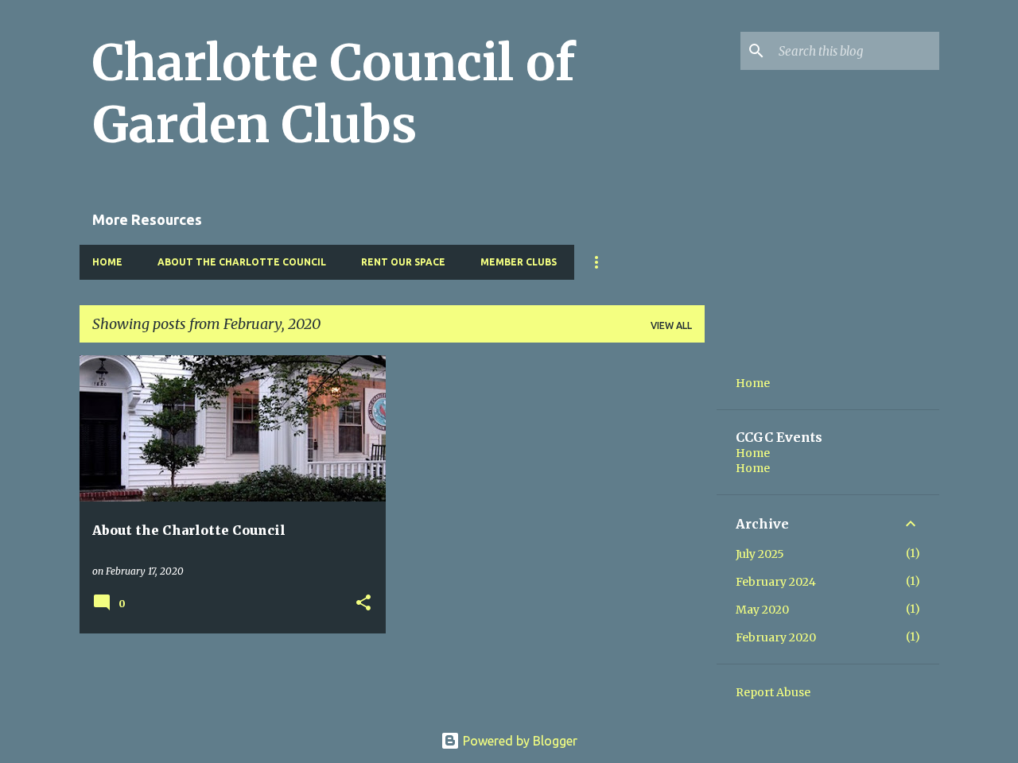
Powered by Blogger (518, 741)
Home (107, 262)
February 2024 (776, 582)
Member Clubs (518, 262)
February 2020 (776, 637)
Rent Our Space (403, 262)
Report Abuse (773, 692)
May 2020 (762, 609)
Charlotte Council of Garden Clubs (333, 94)
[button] (363, 603)
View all (671, 325)
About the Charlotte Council (241, 262)
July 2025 (760, 554)
